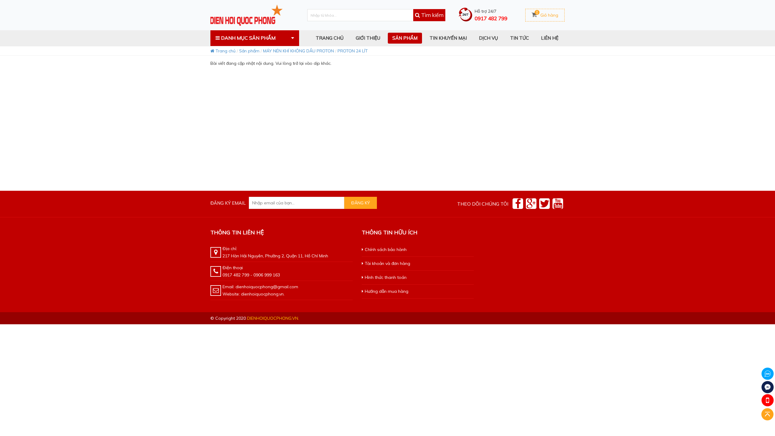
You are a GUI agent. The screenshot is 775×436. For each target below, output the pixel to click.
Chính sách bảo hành (386, 249)
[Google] (531, 203)
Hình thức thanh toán (386, 277)
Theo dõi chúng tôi (482, 204)
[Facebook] (518, 203)
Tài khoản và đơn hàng (387, 263)
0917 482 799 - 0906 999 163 (251, 275)
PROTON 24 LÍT (353, 51)
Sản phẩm (249, 51)
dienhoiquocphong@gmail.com (267, 286)
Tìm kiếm (432, 15)
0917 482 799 (491, 18)
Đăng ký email (228, 203)
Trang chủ (225, 51)
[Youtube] (557, 203)
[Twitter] (544, 203)
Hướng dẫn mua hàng (386, 291)
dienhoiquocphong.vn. (273, 318)
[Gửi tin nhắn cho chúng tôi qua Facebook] (767, 387)
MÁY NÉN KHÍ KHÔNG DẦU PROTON (298, 51)
